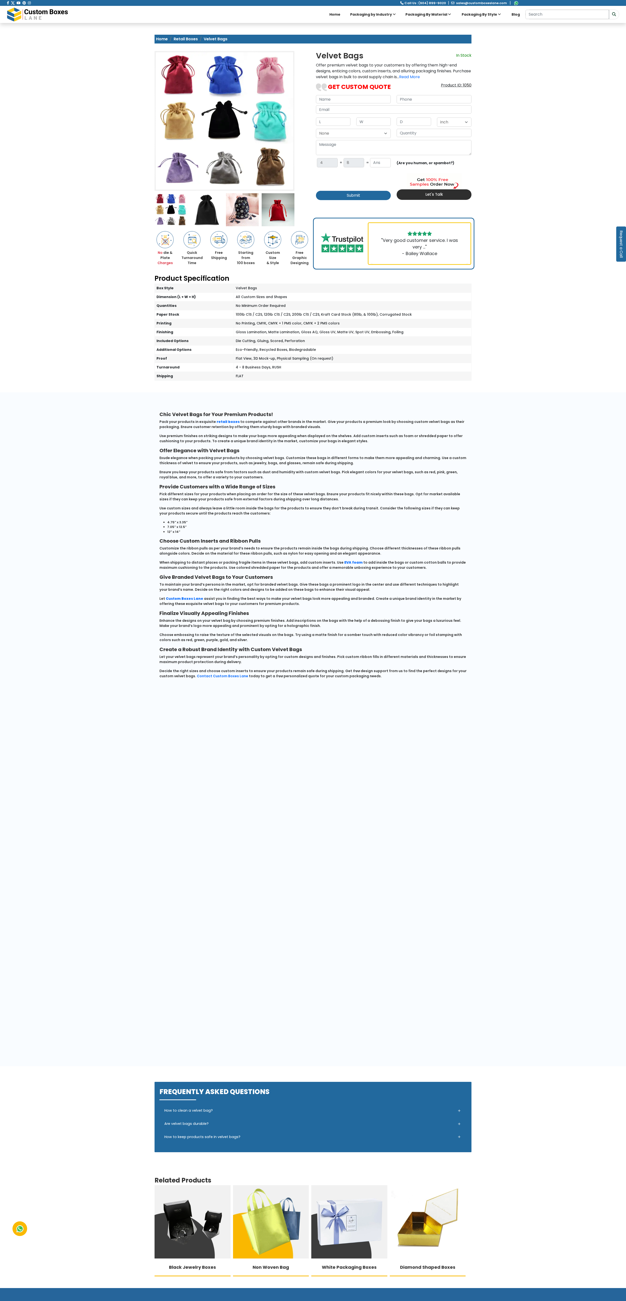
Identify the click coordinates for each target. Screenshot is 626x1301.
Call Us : (425, 3)
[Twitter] (13, 3)
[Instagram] (29, 3)
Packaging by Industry (371, 14)
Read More (409, 77)
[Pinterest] (24, 3)
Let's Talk (434, 194)
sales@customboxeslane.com (481, 3)
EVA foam (353, 562)
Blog (516, 14)
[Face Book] (8, 3)
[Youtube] (19, 3)
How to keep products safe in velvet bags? (202, 1136)
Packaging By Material (426, 14)
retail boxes (228, 421)
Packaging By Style (480, 14)
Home (334, 14)
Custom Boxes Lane (184, 598)
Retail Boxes (186, 39)
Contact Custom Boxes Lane (222, 676)
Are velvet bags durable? (186, 1123)
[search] (614, 14)
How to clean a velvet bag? (188, 1110)
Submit (353, 195)
